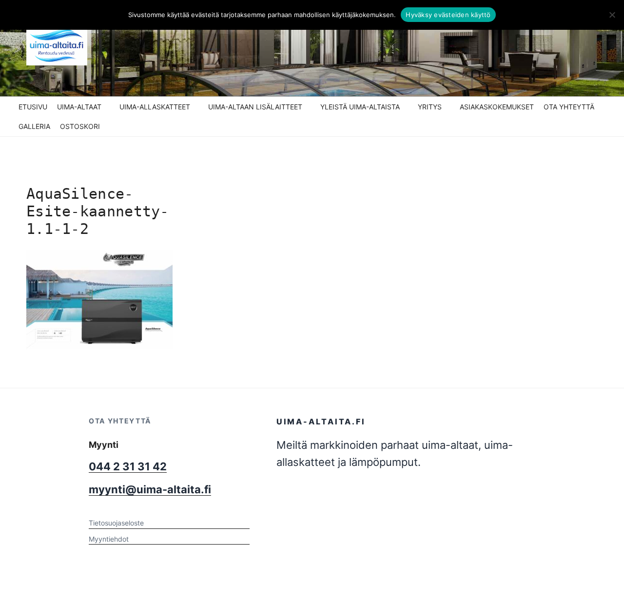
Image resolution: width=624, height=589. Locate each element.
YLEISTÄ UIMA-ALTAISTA (360, 107)
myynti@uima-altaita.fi (150, 489)
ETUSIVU (33, 107)
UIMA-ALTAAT (79, 107)
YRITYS (430, 107)
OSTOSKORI (80, 126)
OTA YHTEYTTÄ (569, 107)
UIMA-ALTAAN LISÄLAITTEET (255, 107)
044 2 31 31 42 (128, 466)
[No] (612, 15)
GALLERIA (34, 126)
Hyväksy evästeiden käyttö (448, 15)
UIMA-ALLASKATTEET (154, 107)
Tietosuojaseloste (116, 523)
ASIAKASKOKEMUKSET (497, 107)
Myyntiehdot (109, 539)
